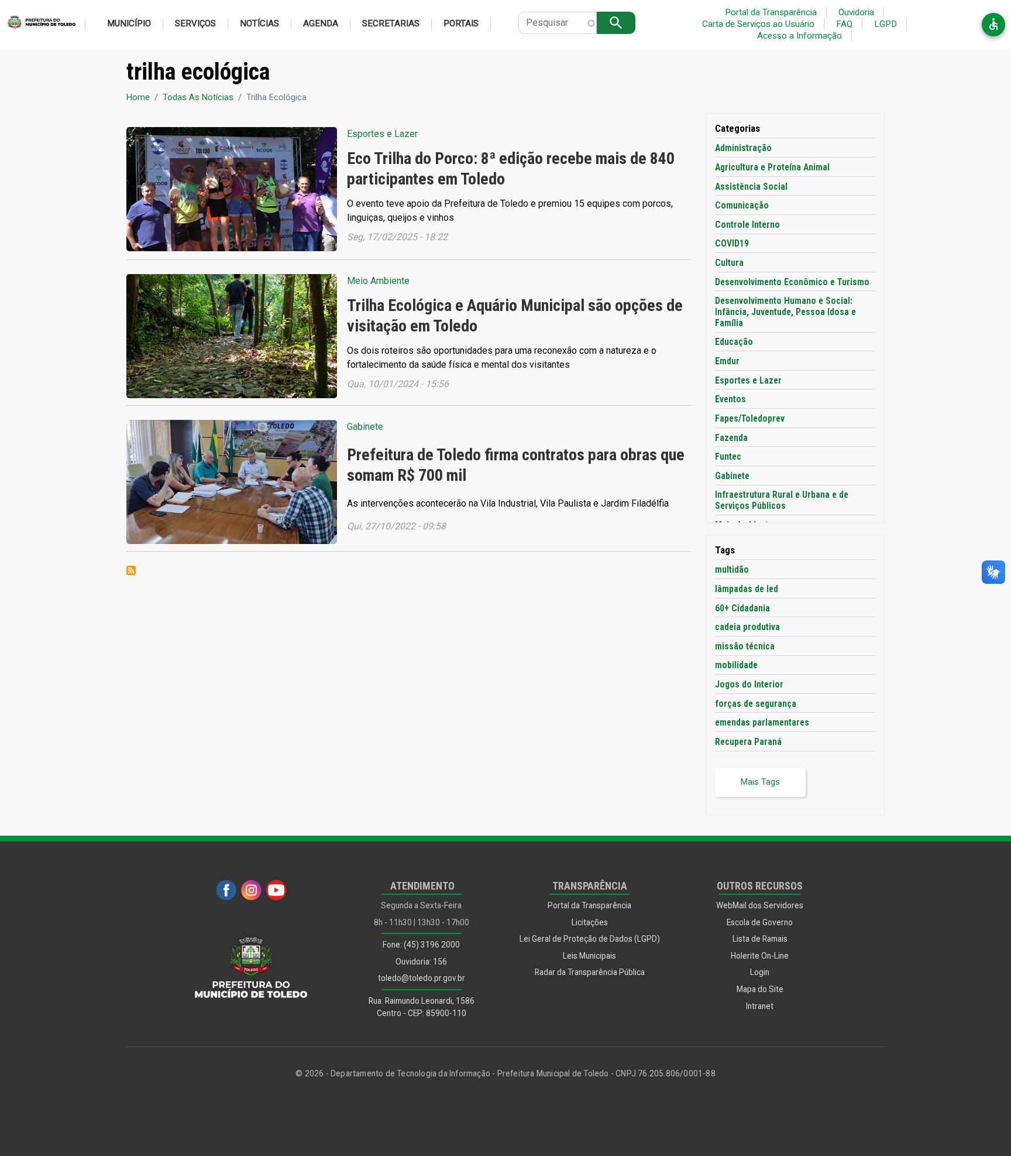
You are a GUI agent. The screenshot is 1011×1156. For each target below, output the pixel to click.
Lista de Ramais (760, 938)
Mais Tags (760, 782)
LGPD (885, 24)
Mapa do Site (760, 989)
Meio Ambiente (378, 280)
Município (129, 23)
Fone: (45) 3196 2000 (421, 944)
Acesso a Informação (799, 35)
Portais (461, 23)
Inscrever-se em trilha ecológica (131, 570)
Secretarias (390, 23)
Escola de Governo (760, 922)
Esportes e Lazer (382, 133)
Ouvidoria (856, 12)
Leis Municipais (589, 955)
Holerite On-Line (760, 955)
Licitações (590, 922)
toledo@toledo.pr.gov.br (421, 978)
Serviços (195, 23)
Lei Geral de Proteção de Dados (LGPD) (590, 938)
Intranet (759, 1006)
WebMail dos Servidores (759, 905)
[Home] (37, 24)
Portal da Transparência (771, 12)
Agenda (320, 23)
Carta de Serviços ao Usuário (758, 24)
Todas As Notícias (198, 97)
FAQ (844, 24)
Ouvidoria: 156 (421, 961)
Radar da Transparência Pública (590, 972)
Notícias (259, 23)
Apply (616, 22)
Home (138, 97)
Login (759, 972)
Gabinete (365, 426)
